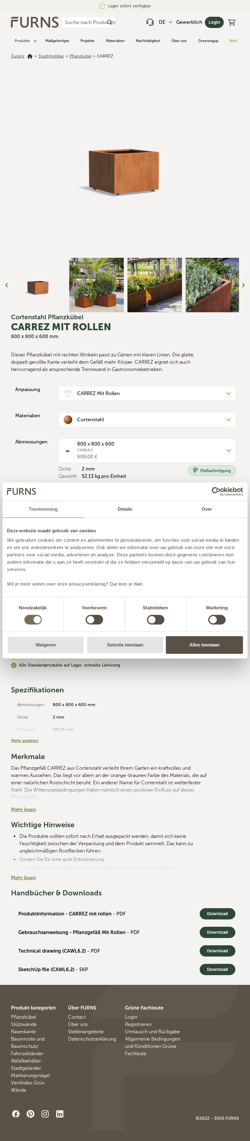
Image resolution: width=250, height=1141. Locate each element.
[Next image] (243, 285)
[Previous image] (6, 285)
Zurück (17, 56)
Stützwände (24, 1024)
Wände (18, 1090)
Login (214, 22)
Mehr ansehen (24, 740)
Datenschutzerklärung (92, 1039)
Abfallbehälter (26, 1061)
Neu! (234, 41)
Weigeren (46, 644)
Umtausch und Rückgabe (152, 1031)
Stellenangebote (86, 1031)
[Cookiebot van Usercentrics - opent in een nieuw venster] (216, 491)
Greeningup (208, 41)
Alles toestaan (204, 644)
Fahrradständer (27, 1053)
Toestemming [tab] (43, 509)
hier (138, 583)
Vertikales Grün (28, 1083)
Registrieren (138, 1024)
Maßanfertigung (215, 470)
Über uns (179, 41)
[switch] (94, 620)
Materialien (115, 41)
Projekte (87, 41)
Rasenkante (23, 1031)
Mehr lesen (23, 809)
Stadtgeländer (26, 1068)
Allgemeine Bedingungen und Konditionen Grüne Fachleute (152, 1046)
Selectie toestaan (125, 644)
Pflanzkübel (80, 56)
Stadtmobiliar (51, 56)
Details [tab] (125, 509)
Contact (77, 1017)
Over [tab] (207, 509)
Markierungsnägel (30, 1075)
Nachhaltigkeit (148, 41)
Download (217, 913)
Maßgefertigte (57, 41)
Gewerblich (189, 22)
